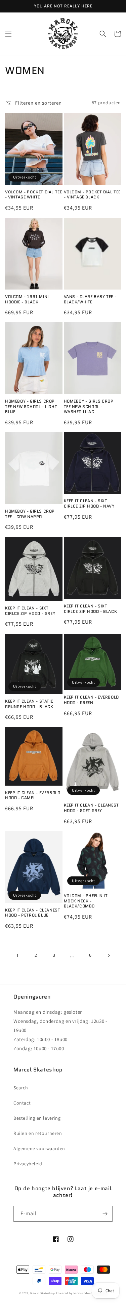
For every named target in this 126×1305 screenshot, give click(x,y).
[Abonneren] (104, 1214)
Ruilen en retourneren (37, 1133)
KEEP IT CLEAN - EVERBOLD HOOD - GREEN (91, 700)
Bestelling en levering (36, 1118)
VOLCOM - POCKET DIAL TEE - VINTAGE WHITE (33, 194)
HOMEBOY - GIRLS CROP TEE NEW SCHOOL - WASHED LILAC (89, 406)
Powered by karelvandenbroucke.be (81, 1293)
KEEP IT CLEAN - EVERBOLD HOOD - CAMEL (32, 795)
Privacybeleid (27, 1164)
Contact (22, 1103)
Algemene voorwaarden (39, 1148)
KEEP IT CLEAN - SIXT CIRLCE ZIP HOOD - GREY (30, 610)
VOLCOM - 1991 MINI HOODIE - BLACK (27, 299)
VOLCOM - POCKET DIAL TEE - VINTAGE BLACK (92, 194)
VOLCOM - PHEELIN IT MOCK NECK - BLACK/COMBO (86, 901)
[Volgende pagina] (108, 955)
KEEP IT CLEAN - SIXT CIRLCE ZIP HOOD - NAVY (89, 503)
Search (20, 1088)
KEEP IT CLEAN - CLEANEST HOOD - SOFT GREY (91, 808)
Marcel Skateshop (42, 1293)
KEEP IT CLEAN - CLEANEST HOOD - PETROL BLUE (32, 912)
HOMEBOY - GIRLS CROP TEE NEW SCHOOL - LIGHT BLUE (31, 406)
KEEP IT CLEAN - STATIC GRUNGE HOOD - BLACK (29, 704)
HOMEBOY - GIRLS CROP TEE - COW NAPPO (30, 514)
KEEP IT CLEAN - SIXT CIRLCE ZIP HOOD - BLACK (90, 608)
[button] (8, 33)
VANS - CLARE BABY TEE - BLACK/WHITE (90, 299)
